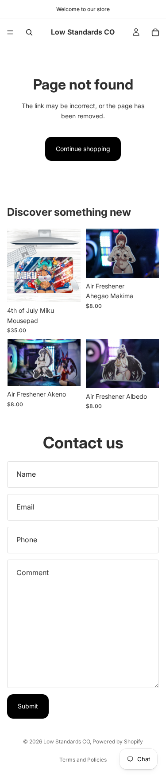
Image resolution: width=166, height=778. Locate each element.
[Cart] (155, 32)
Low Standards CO (66, 741)
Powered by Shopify (118, 741)
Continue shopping (83, 148)
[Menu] (10, 32)
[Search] (29, 32)
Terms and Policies (83, 759)
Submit (28, 706)
